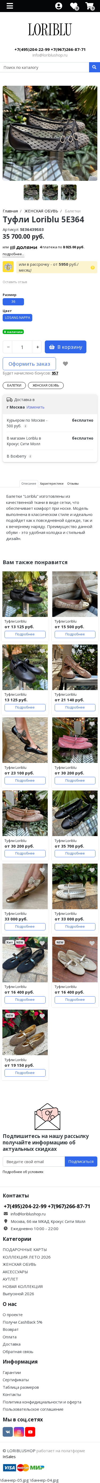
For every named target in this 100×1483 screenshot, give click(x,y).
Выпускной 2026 (18, 1293)
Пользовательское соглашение (33, 1409)
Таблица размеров (21, 1387)
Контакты (12, 1394)
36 (13, 301)
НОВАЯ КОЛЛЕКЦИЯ (23, 1286)
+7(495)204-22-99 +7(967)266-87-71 (50, 49)
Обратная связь (18, 1351)
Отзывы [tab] (73, 483)
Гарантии (12, 1372)
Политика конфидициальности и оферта (42, 1402)
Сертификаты (16, 1379)
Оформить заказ (29, 363)
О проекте (13, 1314)
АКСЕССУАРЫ (15, 1271)
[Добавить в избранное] (65, 363)
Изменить (35, 407)
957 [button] (55, 373)
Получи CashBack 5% (22, 1322)
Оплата (10, 1336)
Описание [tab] (28, 483)
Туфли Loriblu (15, 621)
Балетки (14, 385)
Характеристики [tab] (51, 483)
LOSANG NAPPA (17, 317)
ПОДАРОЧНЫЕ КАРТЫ (25, 1249)
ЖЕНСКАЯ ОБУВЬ (46, 385)
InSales (9, 1456)
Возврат (11, 1329)
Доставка (12, 1344)
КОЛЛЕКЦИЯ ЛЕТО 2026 (27, 1257)
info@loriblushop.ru (50, 55)
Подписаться (81, 1161)
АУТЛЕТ (10, 1279)
